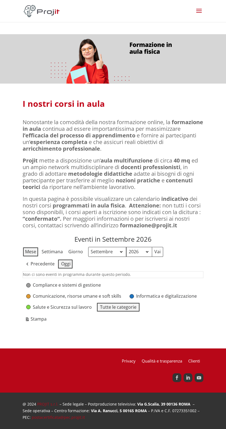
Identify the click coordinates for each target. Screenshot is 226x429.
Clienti (194, 361)
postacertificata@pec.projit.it (58, 417)
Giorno (75, 252)
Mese (30, 252)
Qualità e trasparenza (162, 361)
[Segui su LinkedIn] (188, 377)
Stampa (36, 320)
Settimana (52, 252)
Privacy (129, 361)
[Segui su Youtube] (199, 377)
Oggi (66, 264)
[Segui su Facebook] (177, 377)
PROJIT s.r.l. (47, 404)
